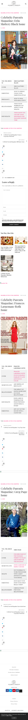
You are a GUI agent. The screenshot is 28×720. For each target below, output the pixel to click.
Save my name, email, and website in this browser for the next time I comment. (13, 220)
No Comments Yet (9, 177)
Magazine (3, 295)
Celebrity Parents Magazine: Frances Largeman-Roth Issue (12, 305)
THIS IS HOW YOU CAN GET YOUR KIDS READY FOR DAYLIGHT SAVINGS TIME (20, 116)
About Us (14, 667)
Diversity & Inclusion (14, 669)
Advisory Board (14, 675)
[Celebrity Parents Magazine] (14, 4)
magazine (6, 128)
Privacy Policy (14, 703)
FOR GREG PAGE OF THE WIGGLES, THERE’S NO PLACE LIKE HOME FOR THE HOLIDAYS (20, 557)
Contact (14, 698)
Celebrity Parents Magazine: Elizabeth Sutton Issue (6, 275)
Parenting (16, 295)
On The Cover (9, 295)
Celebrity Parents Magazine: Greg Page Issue (14, 492)
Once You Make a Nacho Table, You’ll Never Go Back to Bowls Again (7, 248)
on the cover (12, 128)
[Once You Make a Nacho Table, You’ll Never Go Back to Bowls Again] (7, 241)
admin (3, 28)
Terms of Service (14, 701)
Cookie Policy (8, 715)
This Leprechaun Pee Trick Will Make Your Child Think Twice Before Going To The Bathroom (20, 249)
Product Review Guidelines (14, 672)
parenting (19, 128)
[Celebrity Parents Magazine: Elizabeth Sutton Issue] (7, 263)
